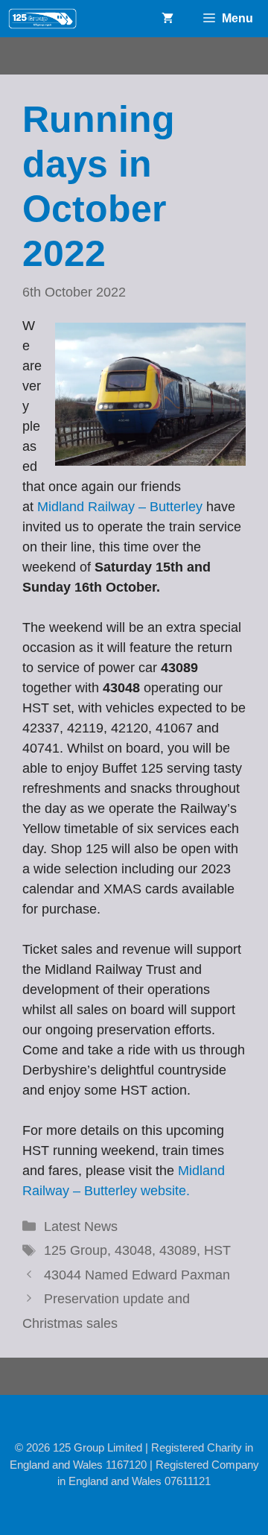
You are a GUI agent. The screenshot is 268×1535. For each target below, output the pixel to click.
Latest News (81, 1226)
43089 (178, 1250)
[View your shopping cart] (167, 18)
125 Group (75, 1250)
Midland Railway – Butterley (119, 506)
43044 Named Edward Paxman (137, 1274)
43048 (133, 1250)
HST (217, 1250)
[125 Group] (42, 18)
